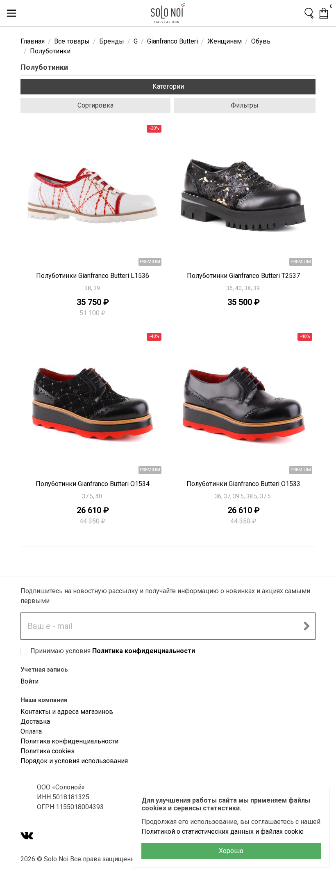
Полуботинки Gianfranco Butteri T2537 (243, 276)
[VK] (27, 836)
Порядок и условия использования (74, 761)
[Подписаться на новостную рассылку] (306, 626)
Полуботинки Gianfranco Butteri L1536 (92, 276)
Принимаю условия (112, 651)
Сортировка (95, 105)
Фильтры (245, 105)
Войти (29, 681)
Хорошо (231, 851)
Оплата (31, 731)
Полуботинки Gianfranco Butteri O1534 (93, 484)
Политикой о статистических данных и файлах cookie (222, 831)
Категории (168, 86)
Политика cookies (47, 751)
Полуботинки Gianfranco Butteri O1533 (243, 484)
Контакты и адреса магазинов (66, 712)
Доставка (35, 721)
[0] (323, 13)
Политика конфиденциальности (143, 651)
